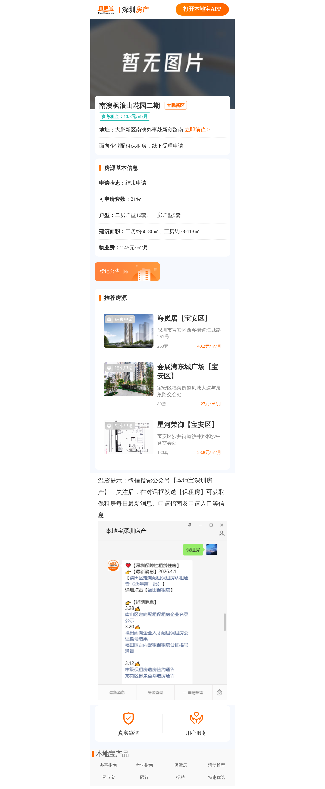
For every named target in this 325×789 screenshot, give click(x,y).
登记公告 (109, 271)
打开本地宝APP (202, 9)
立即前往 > (197, 130)
